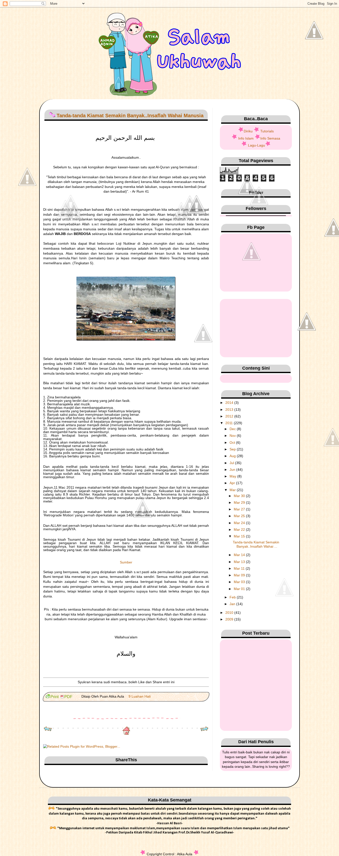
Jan (233, 604)
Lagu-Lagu (256, 145)
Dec (233, 429)
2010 (229, 613)
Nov (233, 436)
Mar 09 (240, 575)
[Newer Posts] (47, 729)
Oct (233, 442)
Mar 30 (240, 496)
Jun (233, 470)
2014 (229, 403)
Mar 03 (240, 582)
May (233, 476)
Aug (233, 456)
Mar (233, 490)
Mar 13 (240, 562)
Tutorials (267, 131)
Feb (233, 597)
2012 (229, 416)
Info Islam (246, 138)
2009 (229, 619)
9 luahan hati (140, 696)
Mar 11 (240, 568)
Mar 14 (240, 555)
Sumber (126, 562)
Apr (233, 483)
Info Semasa (270, 138)
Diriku (248, 131)
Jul (232, 463)
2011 (229, 423)
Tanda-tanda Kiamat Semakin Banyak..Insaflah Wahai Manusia (130, 115)
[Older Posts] (204, 729)
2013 (229, 410)
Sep (233, 449)
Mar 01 (240, 589)
